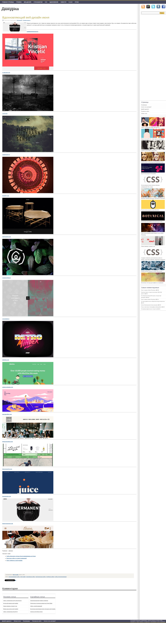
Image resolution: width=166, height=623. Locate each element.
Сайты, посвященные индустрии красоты (12, 600)
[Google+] (148, 6)
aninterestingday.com (7, 387)
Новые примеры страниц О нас (10, 606)
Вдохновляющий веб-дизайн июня (25, 17)
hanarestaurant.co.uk (7, 523)
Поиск (162, 13)
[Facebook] (163, 7)
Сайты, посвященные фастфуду (10, 611)
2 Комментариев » (27, 20)
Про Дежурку (26, 621)
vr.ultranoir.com (6, 72)
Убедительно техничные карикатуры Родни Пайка (41, 603)
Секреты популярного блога (36, 611)
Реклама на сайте (36, 621)
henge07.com (5, 195)
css (46, 2)
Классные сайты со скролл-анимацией (16, 558)
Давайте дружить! (6, 621)
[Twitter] (153, 7)
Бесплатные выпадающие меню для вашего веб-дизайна (42, 608)
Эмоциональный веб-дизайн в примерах (39, 600)
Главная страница (8, 2)
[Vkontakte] (158, 6)
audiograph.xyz (6, 154)
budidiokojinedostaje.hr (32, 31)
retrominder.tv (5, 319)
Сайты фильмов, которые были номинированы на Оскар (21, 556)
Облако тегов (17, 621)
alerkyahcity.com (6, 236)
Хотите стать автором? (50, 621)
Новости (63, 2)
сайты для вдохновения (60, 576)
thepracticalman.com (7, 441)
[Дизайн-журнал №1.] (10, 8)
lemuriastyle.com (6, 496)
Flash (70, 2)
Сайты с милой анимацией (36, 606)
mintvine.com (5, 360)
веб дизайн (23, 576)
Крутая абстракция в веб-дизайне (10, 603)
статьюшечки (38, 2)
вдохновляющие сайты (14, 576)
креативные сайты (30, 576)
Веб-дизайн (27, 2)
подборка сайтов (50, 576)
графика (19, 2)
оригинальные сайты (41, 576)
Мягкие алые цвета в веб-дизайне (10, 608)
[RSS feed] (143, 6)
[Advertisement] (36, 569)
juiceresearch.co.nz (7, 469)
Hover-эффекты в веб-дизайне (14, 560)
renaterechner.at (6, 277)
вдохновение (54, 2)
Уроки (77, 2)
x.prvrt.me (4, 113)
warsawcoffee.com (7, 414)
